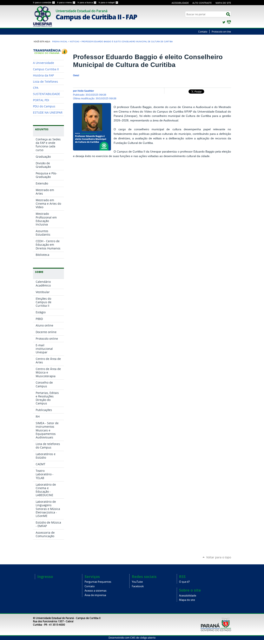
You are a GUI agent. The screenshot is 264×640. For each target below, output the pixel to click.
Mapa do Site (223, 2)
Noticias (74, 41)
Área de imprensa (95, 595)
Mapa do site (187, 600)
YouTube (229, 22)
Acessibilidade (180, 2)
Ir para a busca (86, 2)
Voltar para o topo (218, 557)
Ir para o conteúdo (43, 2)
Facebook (138, 586)
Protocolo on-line (221, 31)
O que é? (184, 582)
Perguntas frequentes (98, 582)
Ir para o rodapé (108, 2)
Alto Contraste (202, 2)
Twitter (224, 22)
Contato (202, 31)
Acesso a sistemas (95, 590)
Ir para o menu (65, 2)
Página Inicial (59, 41)
